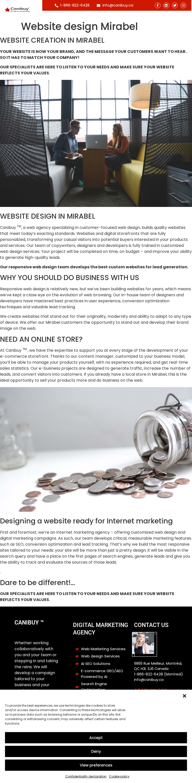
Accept (96, 737)
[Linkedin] (166, 5)
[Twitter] (175, 5)
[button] (184, 695)
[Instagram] (183, 5)
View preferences (96, 765)
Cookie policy (119, 776)
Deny (96, 751)
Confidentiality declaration (85, 776)
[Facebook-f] (157, 5)
